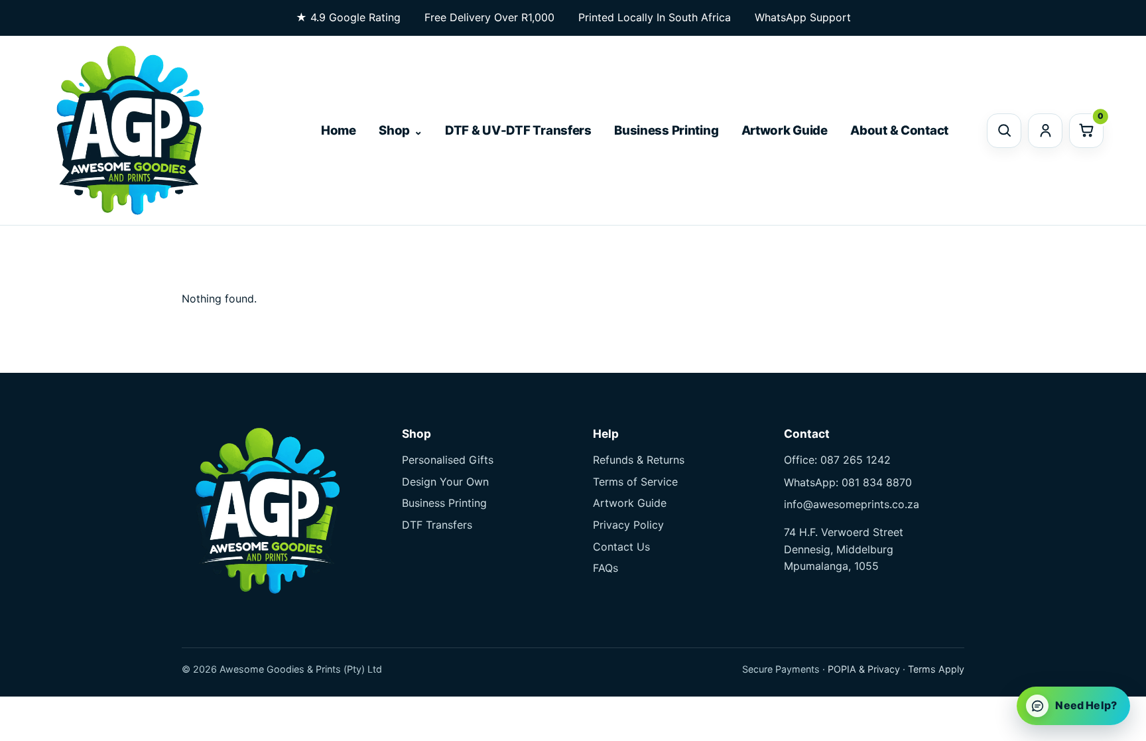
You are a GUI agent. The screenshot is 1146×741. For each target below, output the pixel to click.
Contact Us (621, 546)
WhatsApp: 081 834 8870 (848, 482)
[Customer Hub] (1045, 130)
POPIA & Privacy (864, 669)
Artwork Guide (784, 130)
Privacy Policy (628, 524)
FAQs (605, 567)
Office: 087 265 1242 (837, 459)
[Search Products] (1004, 130)
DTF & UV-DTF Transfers (518, 130)
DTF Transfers (437, 524)
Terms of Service (635, 481)
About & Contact (899, 130)
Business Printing (666, 130)
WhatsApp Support (803, 17)
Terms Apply (936, 669)
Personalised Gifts (447, 459)
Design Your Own (445, 481)
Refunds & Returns (638, 459)
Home (338, 130)
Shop (394, 130)
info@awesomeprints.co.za (851, 504)
